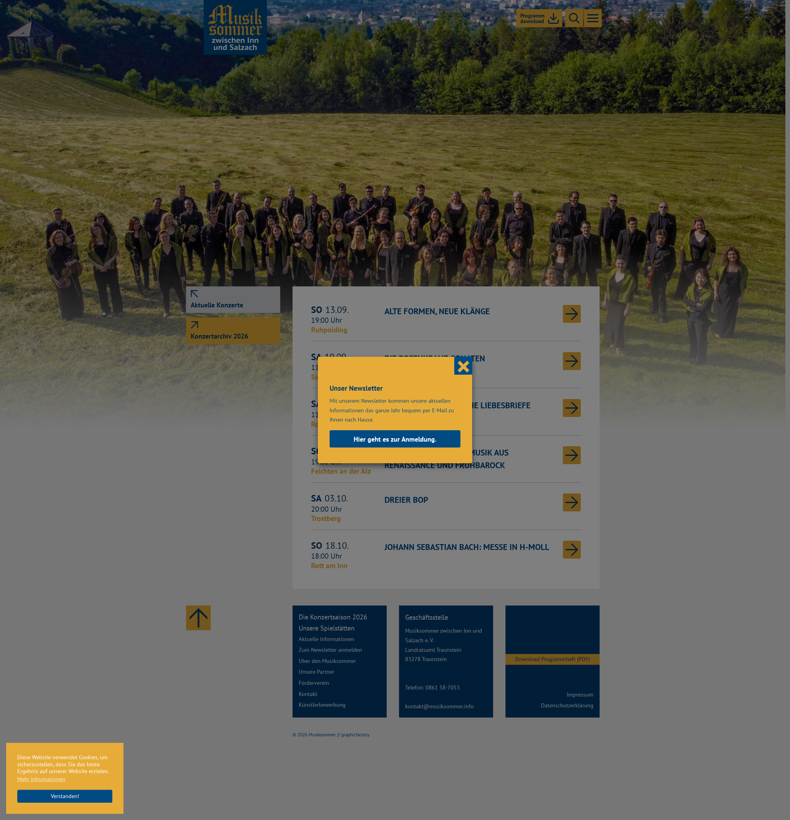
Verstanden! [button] (65, 796)
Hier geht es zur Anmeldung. (395, 439)
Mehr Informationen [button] (41, 779)
